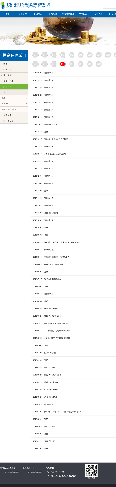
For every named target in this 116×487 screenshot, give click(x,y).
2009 (90, 64)
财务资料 (7, 86)
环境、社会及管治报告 (9, 109)
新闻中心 (38, 14)
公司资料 (7, 69)
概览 (5, 64)
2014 (44, 64)
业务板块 (53, 14)
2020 (90, 55)
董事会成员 (8, 81)
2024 (53, 55)
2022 (72, 55)
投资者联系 (8, 120)
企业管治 (7, 75)
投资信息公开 (68, 14)
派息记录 (7, 115)
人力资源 (98, 14)
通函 (3, 98)
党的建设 (83, 14)
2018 (108, 55)
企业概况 (23, 14)
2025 (44, 55)
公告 (3, 92)
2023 (62, 55)
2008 (99, 64)
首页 (8, 14)
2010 (81, 64)
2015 (35, 64)
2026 (35, 55)
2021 (81, 55)
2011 (72, 64)
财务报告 (5, 103)
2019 (99, 55)
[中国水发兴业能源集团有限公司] (25, 5)
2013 (53, 64)
